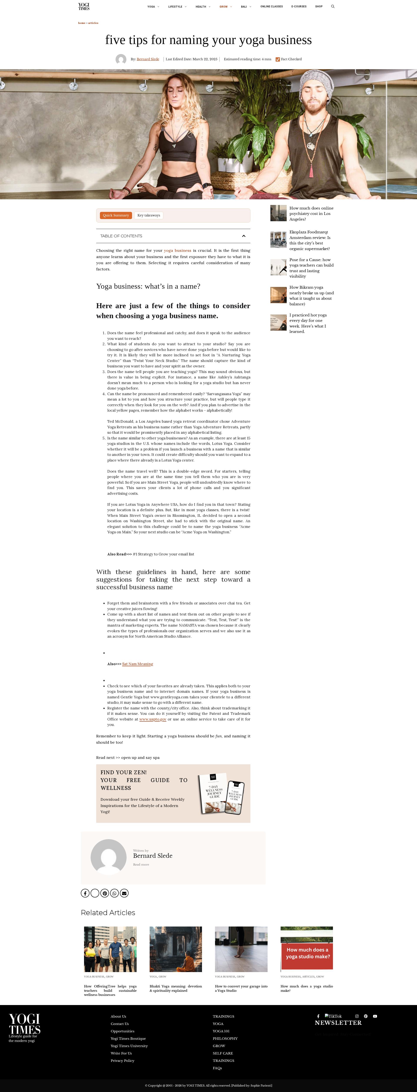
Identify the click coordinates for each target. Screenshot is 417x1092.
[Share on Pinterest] (105, 894)
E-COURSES (298, 6)
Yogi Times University (129, 1046)
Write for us (121, 1053)
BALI (244, 6)
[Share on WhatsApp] (115, 894)
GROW (224, 6)
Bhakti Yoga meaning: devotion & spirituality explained (176, 988)
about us (118, 1016)
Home (81, 23)
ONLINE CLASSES (271, 6)
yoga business (177, 250)
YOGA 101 (221, 1031)
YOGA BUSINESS (94, 976)
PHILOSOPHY (225, 1038)
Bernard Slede (148, 59)
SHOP (319, 6)
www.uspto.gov (152, 719)
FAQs (217, 1068)
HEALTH (201, 6)
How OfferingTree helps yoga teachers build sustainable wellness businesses (110, 990)
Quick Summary (116, 215)
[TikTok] (333, 1016)
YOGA (151, 6)
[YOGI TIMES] (83, 6)
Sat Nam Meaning (137, 663)
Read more (141, 864)
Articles (93, 23)
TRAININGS (223, 1016)
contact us (120, 1024)
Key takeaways (148, 215)
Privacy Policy (122, 1061)
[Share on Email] (124, 894)
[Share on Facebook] (86, 894)
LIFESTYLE (175, 6)
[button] (333, 6)
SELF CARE (223, 1053)
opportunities (122, 1031)
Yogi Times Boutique (128, 1038)
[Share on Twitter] (95, 894)
